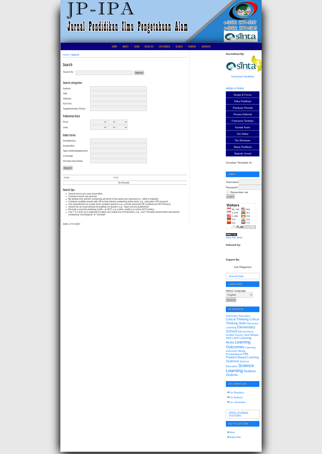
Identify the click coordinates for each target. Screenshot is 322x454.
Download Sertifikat (242, 76)
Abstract (67, 98)
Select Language (236, 290)
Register (149, 46)
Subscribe (235, 437)
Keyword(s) (69, 145)
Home (114, 46)
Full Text (67, 103)
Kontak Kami (242, 127)
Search (179, 46)
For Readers (236, 392)
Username (232, 181)
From (65, 122)
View (232, 432)
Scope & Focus (243, 94)
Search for (68, 72)
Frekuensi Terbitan (243, 120)
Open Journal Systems (239, 414)
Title (65, 93)
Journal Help (236, 276)
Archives (206, 46)
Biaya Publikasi (243, 146)
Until (65, 127)
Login (136, 46)
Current (192, 46)
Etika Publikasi (242, 101)
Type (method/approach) (75, 151)
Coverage (68, 156)
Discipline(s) (69, 140)
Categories (164, 46)
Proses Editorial (242, 114)
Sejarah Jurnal (242, 153)
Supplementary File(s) (74, 108)
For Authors (236, 397)
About (125, 46)
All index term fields (73, 161)
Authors (67, 88)
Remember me (239, 192)
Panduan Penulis (243, 107)
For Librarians (237, 402)
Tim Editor (243, 133)
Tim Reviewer (243, 140)
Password (232, 187)
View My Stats (234, 237)
